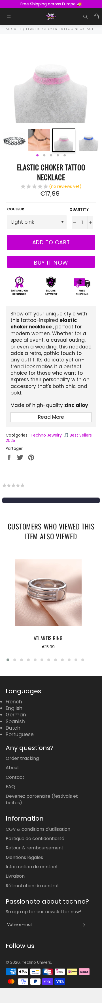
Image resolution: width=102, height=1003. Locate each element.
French (14, 701)
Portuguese (20, 734)
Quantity (79, 209)
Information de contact (32, 867)
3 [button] (51, 155)
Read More (51, 417)
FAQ (10, 786)
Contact (15, 777)
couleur (15, 209)
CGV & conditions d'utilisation (38, 829)
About (12, 767)
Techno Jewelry (46, 435)
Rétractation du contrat (32, 885)
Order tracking (22, 758)
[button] (51, 187)
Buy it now (51, 263)
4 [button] (58, 155)
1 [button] (37, 155)
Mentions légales (24, 857)
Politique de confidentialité (35, 838)
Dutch (13, 728)
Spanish (15, 721)
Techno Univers (36, 962)
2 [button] (44, 155)
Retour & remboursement (34, 848)
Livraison (15, 876)
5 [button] (64, 155)
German (16, 714)
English (14, 708)
